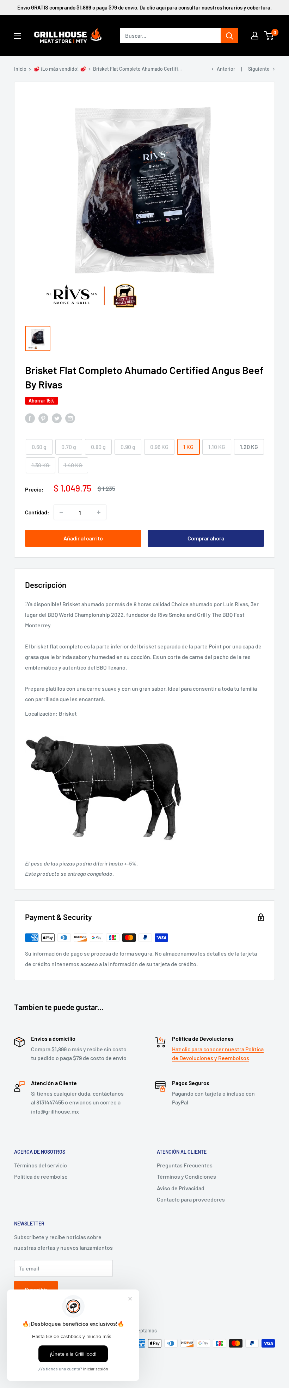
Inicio (20, 69)
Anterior (226, 69)
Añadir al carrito (83, 538)
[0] (269, 35)
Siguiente (259, 69)
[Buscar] (229, 35)
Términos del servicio (40, 1165)
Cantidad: (37, 512)
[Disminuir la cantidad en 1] (61, 512)
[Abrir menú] (17, 36)
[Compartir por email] (70, 417)
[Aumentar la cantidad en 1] (98, 512)
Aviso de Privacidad (180, 1188)
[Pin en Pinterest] (43, 417)
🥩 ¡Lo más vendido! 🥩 (59, 69)
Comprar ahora (205, 538)
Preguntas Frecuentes (185, 1165)
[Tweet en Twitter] (57, 417)
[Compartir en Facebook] (30, 417)
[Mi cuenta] (254, 35)
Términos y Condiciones (186, 1176)
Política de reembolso (41, 1176)
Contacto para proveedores (191, 1199)
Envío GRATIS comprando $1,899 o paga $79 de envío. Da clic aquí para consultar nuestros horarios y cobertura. (144, 7)
